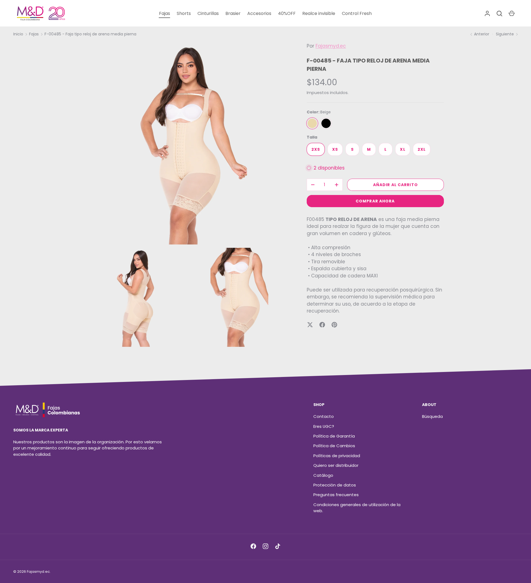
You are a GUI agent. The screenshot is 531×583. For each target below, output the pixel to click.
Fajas (164, 13)
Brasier (233, 13)
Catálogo (323, 475)
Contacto (323, 416)
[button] (499, 13)
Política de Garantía (334, 436)
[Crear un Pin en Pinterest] (334, 325)
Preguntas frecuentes (336, 495)
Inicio (18, 34)
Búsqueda (432, 416)
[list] (189, 196)
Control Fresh (357, 13)
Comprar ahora (375, 201)
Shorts (184, 13)
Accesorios (259, 13)
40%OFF (287, 13)
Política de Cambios (334, 446)
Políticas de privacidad (336, 456)
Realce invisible (318, 13)
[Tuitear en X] (310, 325)
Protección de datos (334, 485)
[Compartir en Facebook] (322, 325)
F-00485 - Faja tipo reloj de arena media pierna (90, 34)
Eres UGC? (323, 426)
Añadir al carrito (395, 185)
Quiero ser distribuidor (335, 465)
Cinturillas (208, 13)
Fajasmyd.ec (331, 46)
